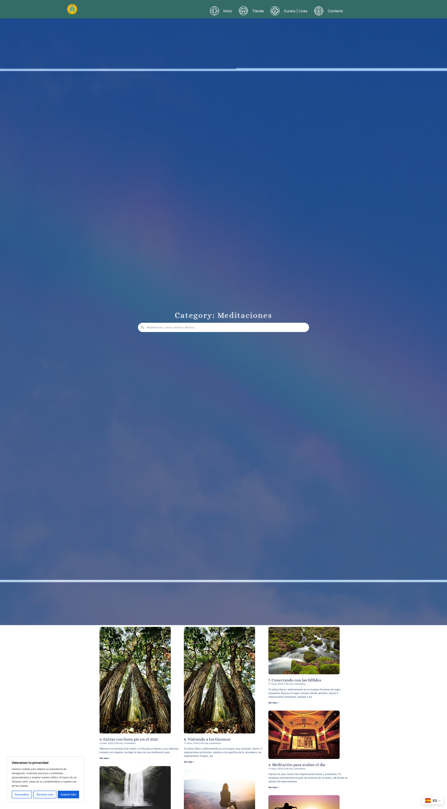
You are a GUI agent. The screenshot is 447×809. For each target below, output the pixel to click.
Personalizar (22, 794)
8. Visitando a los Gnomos (207, 739)
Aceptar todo (68, 794)
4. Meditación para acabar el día (296, 764)
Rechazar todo (44, 794)
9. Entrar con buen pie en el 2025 (129, 739)
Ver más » (105, 758)
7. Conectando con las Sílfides (294, 680)
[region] (45, 779)
